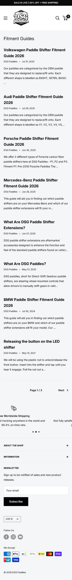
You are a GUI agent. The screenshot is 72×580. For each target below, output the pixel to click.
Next (61, 390)
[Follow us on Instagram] (13, 536)
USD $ (9, 518)
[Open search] (58, 18)
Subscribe (16, 501)
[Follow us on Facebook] (6, 536)
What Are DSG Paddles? (25, 264)
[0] (65, 18)
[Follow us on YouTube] (20, 536)
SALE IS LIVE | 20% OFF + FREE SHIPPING (36, 2)
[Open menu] (5, 18)
